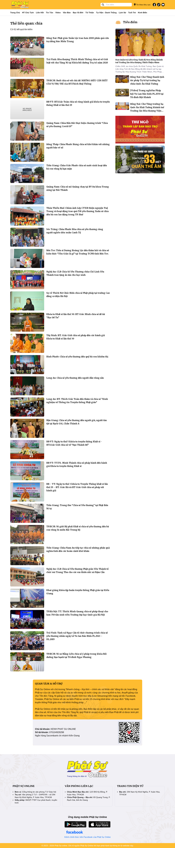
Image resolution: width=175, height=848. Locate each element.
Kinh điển (142, 12)
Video (58, 12)
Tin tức (49, 12)
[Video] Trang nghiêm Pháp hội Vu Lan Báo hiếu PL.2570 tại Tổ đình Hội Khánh (147, 94)
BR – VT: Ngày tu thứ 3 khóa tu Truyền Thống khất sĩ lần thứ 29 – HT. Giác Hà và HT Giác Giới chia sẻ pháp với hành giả (77, 487)
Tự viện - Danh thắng (106, 12)
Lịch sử (122, 12)
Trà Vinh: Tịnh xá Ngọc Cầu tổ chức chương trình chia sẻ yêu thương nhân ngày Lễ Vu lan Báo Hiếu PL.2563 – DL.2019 (77, 636)
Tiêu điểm (130, 22)
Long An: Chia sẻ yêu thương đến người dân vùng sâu (75, 378)
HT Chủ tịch (28, 12)
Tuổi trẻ (132, 12)
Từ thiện (89, 12)
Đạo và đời (78, 12)
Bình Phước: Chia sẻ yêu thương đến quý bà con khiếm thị (77, 356)
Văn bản (67, 12)
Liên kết (40, 12)
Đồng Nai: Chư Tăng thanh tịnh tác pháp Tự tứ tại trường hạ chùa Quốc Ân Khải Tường (147, 80)
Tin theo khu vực (143, 5)
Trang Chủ (15, 12)
